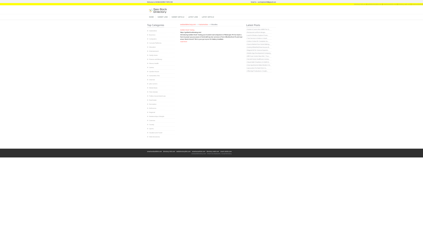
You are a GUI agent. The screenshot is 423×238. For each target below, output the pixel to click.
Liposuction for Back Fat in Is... (257, 68)
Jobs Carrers (153, 84)
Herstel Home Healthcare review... (258, 59)
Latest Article (208, 17)
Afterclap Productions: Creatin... (257, 71)
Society (151, 125)
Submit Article (178, 17)
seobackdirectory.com (188, 24)
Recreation (152, 104)
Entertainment (154, 51)
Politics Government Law (157, 96)
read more (183, 42)
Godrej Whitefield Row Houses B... (258, 47)
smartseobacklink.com (412, 4)
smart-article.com (226, 151)
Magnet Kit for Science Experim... (258, 50)
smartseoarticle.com (383, 4)
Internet (152, 80)
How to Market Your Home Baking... (258, 44)
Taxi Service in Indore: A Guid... (257, 38)
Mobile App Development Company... (259, 53)
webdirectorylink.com (368, 4)
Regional (152, 112)
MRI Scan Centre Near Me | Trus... (258, 56)
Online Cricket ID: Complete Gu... (258, 41)
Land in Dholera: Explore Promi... (257, 35)
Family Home (153, 55)
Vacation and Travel (155, 133)
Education (152, 47)
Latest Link (193, 17)
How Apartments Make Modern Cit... (259, 65)
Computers (153, 39)
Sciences (152, 120)
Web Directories (154, 137)
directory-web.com (398, 4)
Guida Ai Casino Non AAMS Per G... (258, 29)
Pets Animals (153, 92)
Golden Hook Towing (187, 30)
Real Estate (153, 100)
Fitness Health (154, 63)
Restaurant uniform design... (256, 32)
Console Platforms (155, 43)
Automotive (153, 31)
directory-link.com (354, 4)
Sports (151, 129)
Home (151, 17)
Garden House (154, 72)
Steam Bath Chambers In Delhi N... (258, 62)
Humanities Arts (154, 76)
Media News (153, 88)
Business (152, 35)
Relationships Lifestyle (156, 116)
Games (151, 67)
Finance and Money (155, 59)
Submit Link (163, 17)
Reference (152, 108)
